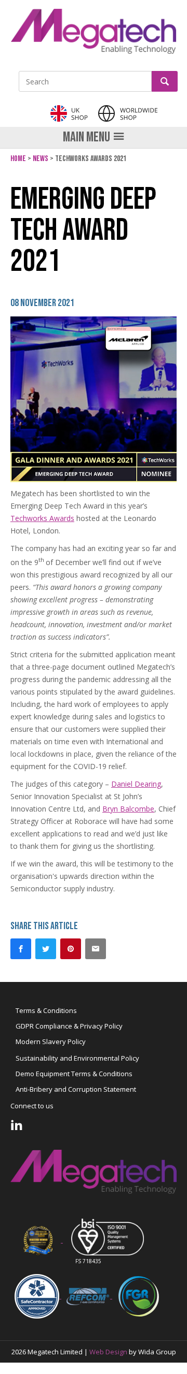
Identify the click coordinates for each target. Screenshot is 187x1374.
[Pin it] (70, 948)
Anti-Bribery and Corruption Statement (76, 1089)
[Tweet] (45, 948)
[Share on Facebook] (20, 948)
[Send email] (95, 948)
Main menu (86, 137)
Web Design (108, 1351)
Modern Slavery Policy (51, 1041)
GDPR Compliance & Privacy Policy (69, 1026)
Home (18, 159)
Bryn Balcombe (128, 809)
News (40, 159)
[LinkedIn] (16, 1125)
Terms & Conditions (46, 1010)
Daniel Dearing (136, 784)
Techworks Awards (42, 518)
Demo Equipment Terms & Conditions (74, 1073)
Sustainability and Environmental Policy (77, 1058)
